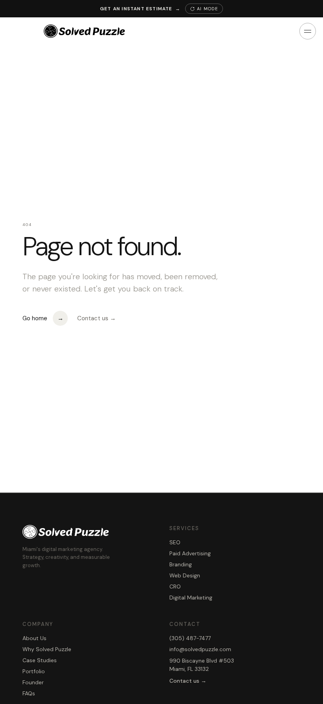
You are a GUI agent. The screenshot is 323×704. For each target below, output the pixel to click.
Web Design (184, 575)
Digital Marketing (190, 597)
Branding (180, 564)
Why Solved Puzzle (46, 649)
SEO (174, 542)
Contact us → (96, 318)
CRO (175, 586)
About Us (34, 638)
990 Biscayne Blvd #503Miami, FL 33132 (201, 664)
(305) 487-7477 (190, 638)
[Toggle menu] (307, 31)
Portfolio (33, 671)
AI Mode (207, 8)
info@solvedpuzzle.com (200, 649)
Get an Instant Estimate (140, 9)
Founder (33, 682)
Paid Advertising (190, 553)
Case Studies (39, 660)
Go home (42, 318)
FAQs (28, 693)
